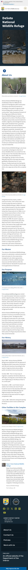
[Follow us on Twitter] (12, 509)
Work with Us (9, 545)
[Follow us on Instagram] (8, 509)
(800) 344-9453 (8, 520)
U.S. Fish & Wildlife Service (12, 9)
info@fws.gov (8, 521)
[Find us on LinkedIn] (16, 509)
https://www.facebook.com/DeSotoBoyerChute (15, 70)
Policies (7, 540)
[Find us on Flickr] (20, 509)
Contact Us (8, 535)
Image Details (22, 96)
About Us (7, 530)
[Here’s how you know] (14, 3)
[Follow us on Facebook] (4, 509)
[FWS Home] (2, 9)
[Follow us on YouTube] (5, 513)
